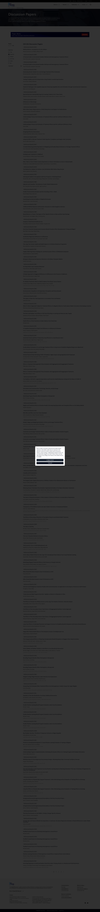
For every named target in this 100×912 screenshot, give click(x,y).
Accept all (50, 463)
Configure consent (50, 460)
